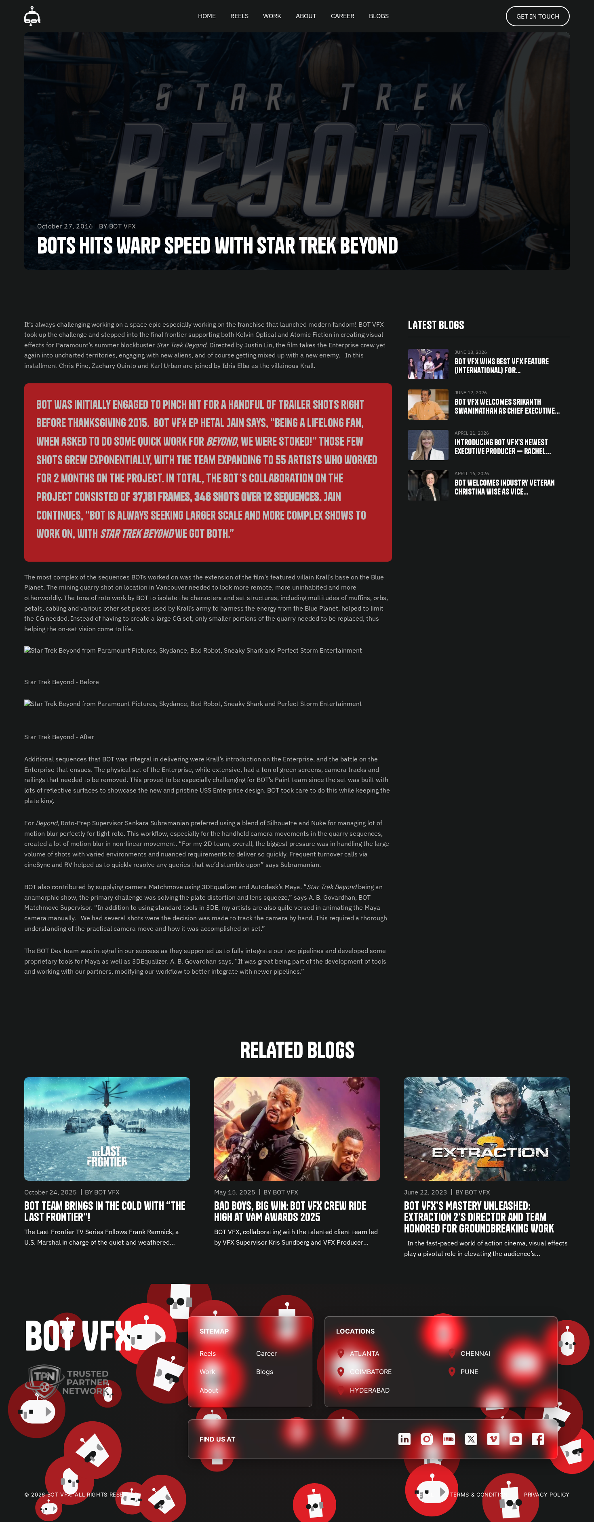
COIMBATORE (371, 1372)
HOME (207, 16)
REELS (239, 16)
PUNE (469, 1372)
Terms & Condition (479, 1494)
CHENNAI (475, 1353)
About (209, 1390)
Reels (208, 1353)
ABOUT (306, 16)
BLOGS (379, 16)
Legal (425, 1494)
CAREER (342, 16)
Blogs (264, 1372)
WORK (272, 16)
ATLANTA (364, 1353)
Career (266, 1353)
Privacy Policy (547, 1494)
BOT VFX (78, 1336)
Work (207, 1372)
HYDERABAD (370, 1390)
